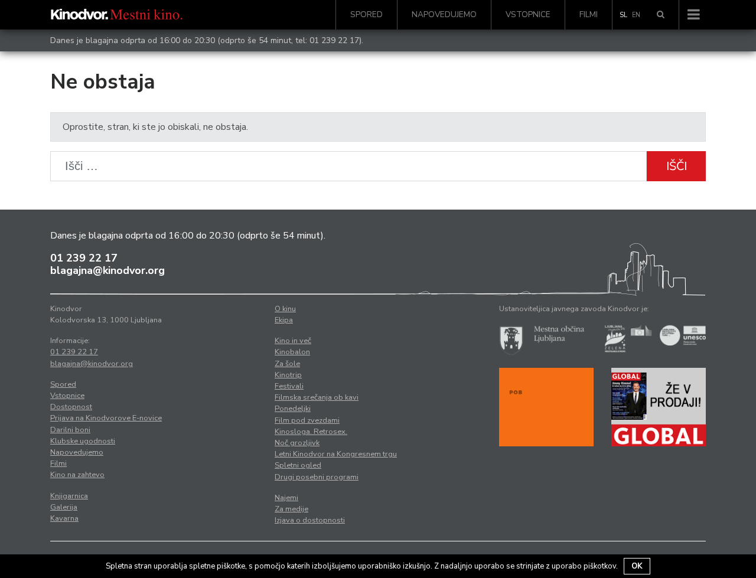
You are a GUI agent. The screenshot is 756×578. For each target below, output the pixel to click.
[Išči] (660, 15)
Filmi (588, 14)
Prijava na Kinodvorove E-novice (106, 418)
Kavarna (64, 518)
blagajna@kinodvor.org (107, 270)
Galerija (63, 507)
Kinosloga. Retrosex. (311, 431)
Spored (366, 14)
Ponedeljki (293, 408)
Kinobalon (292, 352)
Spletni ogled (298, 465)
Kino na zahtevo (77, 474)
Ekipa (284, 320)
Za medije (291, 509)
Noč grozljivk (297, 442)
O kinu (285, 308)
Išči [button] (676, 166)
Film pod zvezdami (307, 420)
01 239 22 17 (334, 40)
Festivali (289, 386)
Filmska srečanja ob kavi (317, 397)
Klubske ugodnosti (82, 441)
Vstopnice (528, 14)
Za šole (287, 363)
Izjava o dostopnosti (310, 520)
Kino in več (293, 340)
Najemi (286, 497)
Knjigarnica (69, 496)
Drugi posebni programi (317, 477)
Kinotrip (288, 375)
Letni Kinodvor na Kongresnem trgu (336, 454)
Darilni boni (70, 429)
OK (637, 566)
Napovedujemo (444, 14)
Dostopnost (71, 406)
